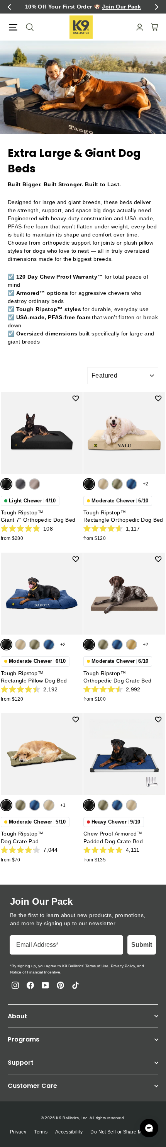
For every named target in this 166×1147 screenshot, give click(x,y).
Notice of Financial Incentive (35, 972)
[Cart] (152, 27)
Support (21, 1062)
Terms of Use (96, 966)
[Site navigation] (13, 27)
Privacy (18, 1132)
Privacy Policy (123, 966)
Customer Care (32, 1085)
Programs (23, 1039)
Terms (40, 1132)
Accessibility (69, 1132)
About (17, 1016)
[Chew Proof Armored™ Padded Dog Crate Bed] (124, 754)
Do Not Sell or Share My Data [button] (123, 1132)
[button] (9, 7)
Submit (141, 944)
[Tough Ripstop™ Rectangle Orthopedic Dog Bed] (124, 433)
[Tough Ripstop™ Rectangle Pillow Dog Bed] (42, 594)
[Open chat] (149, 1128)
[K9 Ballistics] (81, 27)
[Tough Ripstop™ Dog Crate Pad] (42, 754)
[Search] (27, 27)
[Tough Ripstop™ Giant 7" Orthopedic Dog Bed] (42, 433)
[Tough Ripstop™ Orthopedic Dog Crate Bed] (124, 594)
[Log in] (137, 27)
